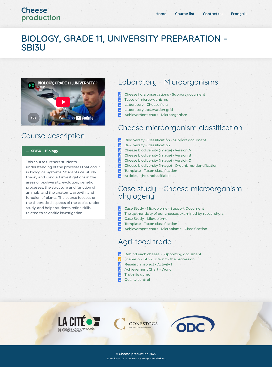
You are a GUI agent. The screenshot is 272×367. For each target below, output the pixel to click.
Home (161, 13)
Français (238, 13)
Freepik (146, 358)
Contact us (212, 13)
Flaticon (160, 358)
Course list (184, 13)
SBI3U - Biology (44, 151)
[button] (63, 151)
